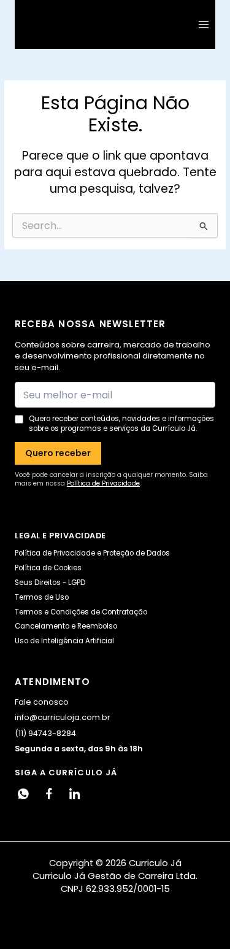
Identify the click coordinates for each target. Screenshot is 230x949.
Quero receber (58, 453)
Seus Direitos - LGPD (50, 582)
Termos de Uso (42, 597)
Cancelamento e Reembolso (66, 626)
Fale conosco (42, 702)
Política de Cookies (48, 568)
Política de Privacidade (103, 483)
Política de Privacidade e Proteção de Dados (92, 553)
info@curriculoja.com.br (62, 717)
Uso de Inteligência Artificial (64, 641)
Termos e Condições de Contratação (81, 612)
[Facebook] (49, 793)
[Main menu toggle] (203, 24)
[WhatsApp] (23, 793)
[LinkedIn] (74, 793)
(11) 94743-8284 (45, 733)
